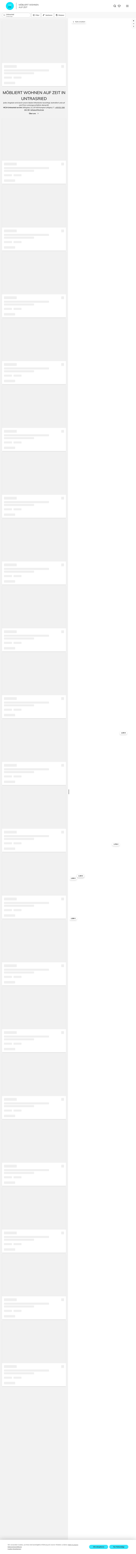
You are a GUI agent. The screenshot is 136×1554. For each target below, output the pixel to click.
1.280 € (73, 918)
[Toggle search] (115, 6)
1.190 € (80, 876)
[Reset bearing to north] (133, 26)
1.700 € (116, 844)
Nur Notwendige (118, 1547)
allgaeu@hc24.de (37, 110)
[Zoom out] (133, 23)
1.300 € (73, 878)
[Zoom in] (133, 20)
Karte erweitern (80, 22)
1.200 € (123, 733)
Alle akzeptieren (98, 1547)
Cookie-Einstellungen (14, 1549)
